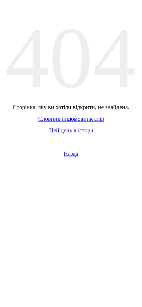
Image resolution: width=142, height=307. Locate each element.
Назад (71, 154)
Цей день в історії (71, 130)
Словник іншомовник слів (71, 119)
